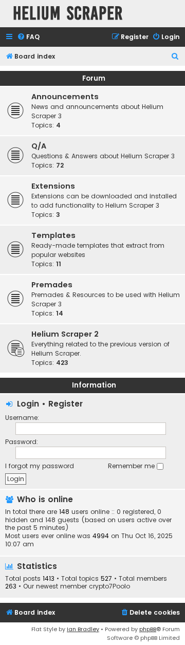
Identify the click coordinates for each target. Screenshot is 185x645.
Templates (53, 235)
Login (28, 403)
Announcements (65, 96)
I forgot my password (39, 466)
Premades (51, 285)
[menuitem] (28, 37)
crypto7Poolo (109, 586)
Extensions (53, 186)
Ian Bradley (83, 629)
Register (65, 403)
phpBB (147, 629)
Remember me (132, 466)
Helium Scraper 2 (65, 334)
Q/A (38, 146)
